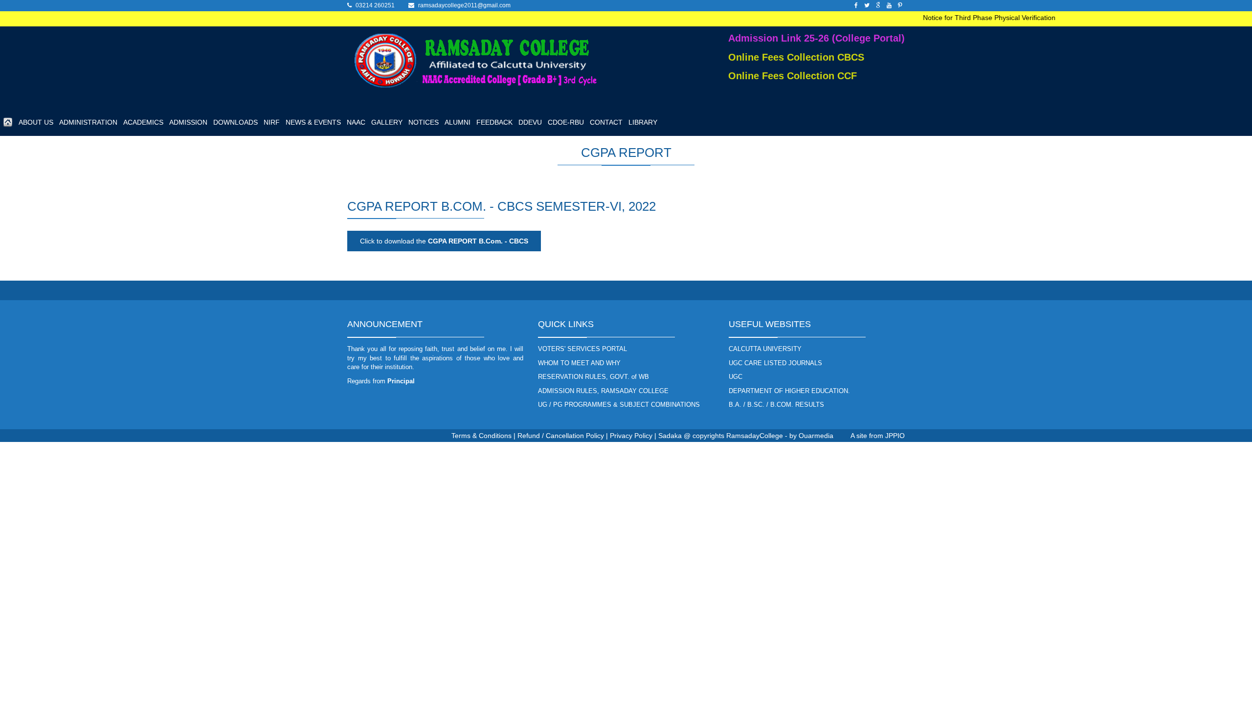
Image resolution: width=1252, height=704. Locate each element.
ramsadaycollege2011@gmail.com (464, 5)
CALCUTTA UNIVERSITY (765, 348)
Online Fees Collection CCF (792, 75)
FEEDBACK (494, 122)
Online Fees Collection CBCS (796, 57)
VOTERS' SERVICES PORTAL (582, 348)
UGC (735, 376)
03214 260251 (375, 5)
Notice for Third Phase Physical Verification (980, 18)
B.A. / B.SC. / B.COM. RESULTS (776, 404)
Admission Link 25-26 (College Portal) (816, 38)
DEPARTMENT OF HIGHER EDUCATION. (789, 391)
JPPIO (895, 436)
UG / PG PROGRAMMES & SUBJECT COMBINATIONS (619, 404)
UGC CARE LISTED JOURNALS (775, 363)
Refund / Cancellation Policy (560, 436)
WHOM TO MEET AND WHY (579, 363)
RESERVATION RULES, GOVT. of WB (593, 376)
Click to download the (444, 241)
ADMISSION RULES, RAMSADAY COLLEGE (603, 391)
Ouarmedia (816, 436)
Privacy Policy (631, 436)
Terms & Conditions (481, 436)
